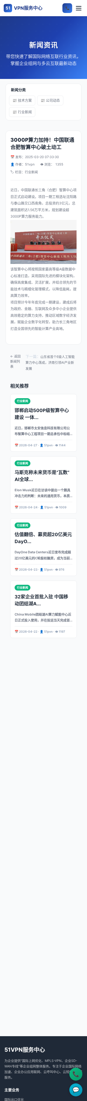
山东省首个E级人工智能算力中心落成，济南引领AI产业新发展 (50, 362)
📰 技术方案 (22, 100)
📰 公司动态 (50, 100)
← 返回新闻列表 (15, 361)
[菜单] (78, 8)
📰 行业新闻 (22, 112)
